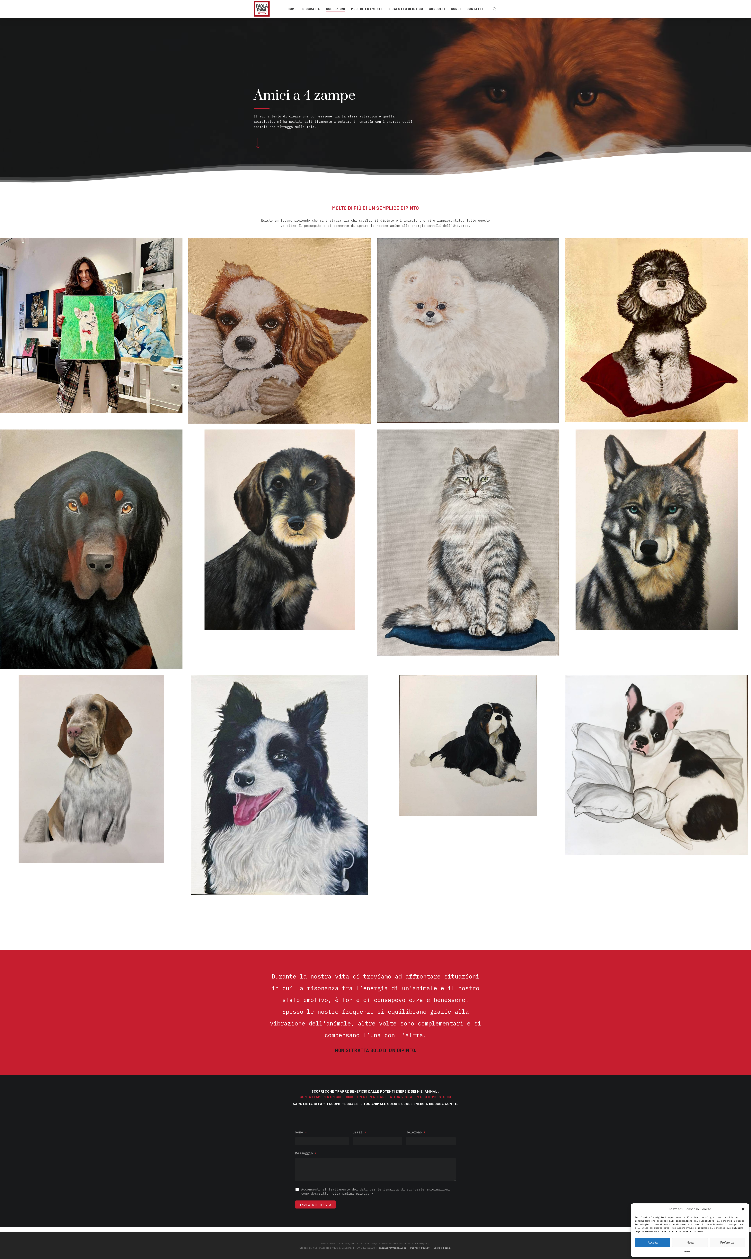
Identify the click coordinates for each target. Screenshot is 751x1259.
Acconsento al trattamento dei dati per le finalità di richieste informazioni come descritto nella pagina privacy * (375, 1191)
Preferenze (727, 1242)
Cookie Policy (442, 1247)
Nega (690, 1242)
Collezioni (335, 9)
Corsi (456, 9)
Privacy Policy (419, 1247)
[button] (743, 1209)
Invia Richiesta (315, 1205)
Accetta (653, 1242)
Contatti (475, 9)
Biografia (311, 9)
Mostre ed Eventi (366, 9)
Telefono (416, 1132)
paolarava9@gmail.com (392, 1247)
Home (292, 9)
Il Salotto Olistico (405, 9)
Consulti (437, 9)
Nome (301, 1132)
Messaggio (306, 1153)
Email (359, 1132)
